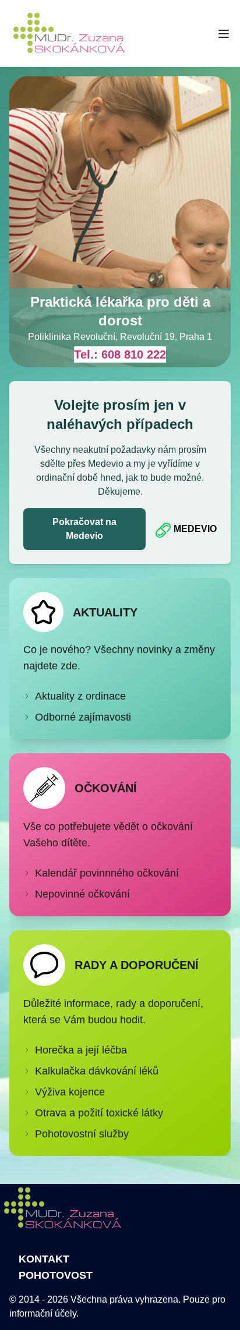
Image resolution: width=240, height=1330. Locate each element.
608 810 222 (133, 354)
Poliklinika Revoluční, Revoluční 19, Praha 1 (120, 337)
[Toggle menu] (224, 33)
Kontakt (44, 1259)
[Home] (75, 33)
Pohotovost (56, 1275)
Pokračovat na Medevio (84, 529)
